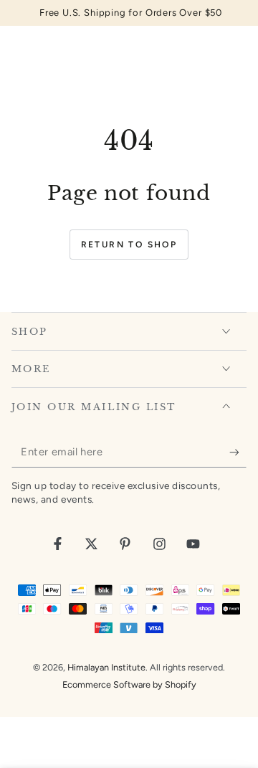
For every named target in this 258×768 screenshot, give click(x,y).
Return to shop (129, 245)
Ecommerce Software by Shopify (129, 684)
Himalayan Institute (106, 667)
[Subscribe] (238, 452)
